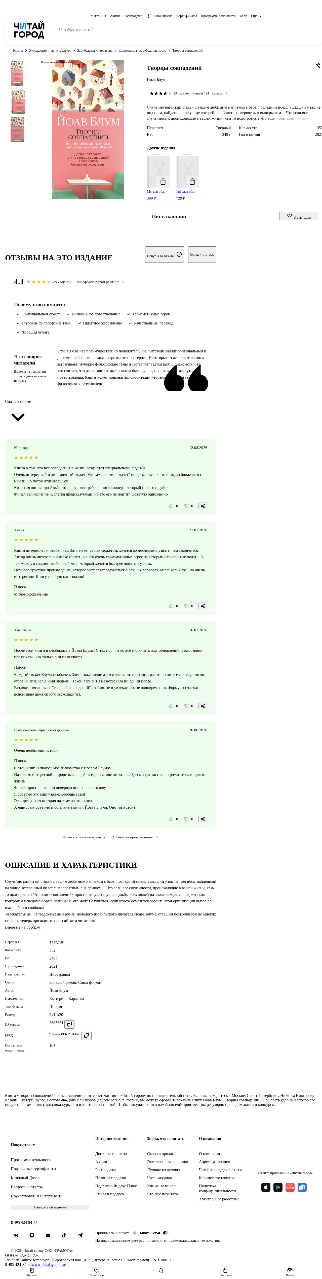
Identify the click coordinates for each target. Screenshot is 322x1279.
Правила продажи (110, 1178)
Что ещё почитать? (163, 1194)
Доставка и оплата (111, 1154)
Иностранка (59, 974)
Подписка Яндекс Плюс (116, 1186)
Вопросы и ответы (27, 1187)
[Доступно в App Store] (265, 1187)
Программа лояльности (31, 1160)
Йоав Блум (156, 79)
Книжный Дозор (25, 1178)
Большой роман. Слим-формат (75, 982)
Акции (101, 1162)
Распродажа (105, 1170)
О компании (209, 1154)
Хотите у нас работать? (219, 1199)
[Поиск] (161, 1270)
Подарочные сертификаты (33, 1169)
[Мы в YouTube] (50, 1237)
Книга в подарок (109, 1194)
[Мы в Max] (34, 1237)
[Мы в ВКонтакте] (18, 1237)
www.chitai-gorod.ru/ (49, 1264)
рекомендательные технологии (194, 1240)
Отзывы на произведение (132, 837)
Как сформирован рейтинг (97, 282)
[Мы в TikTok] (66, 1237)
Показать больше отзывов (84, 837)
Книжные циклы (161, 1186)
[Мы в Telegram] (82, 1237)
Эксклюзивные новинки (168, 1162)
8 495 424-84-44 (24, 1222)
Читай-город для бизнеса (220, 1170)
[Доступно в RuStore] (302, 1187)
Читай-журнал (159, 1178)
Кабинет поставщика (217, 1178)
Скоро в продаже (161, 1154)
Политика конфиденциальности (217, 1188)
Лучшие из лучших (163, 1170)
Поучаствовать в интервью (34, 1196)
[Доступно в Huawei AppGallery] (290, 1187)
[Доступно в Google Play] (278, 1187)
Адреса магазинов (214, 1162)
